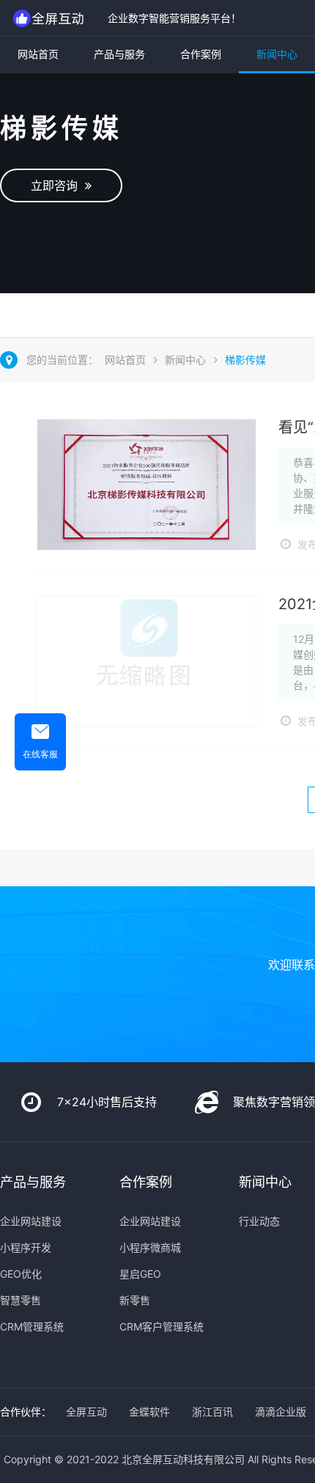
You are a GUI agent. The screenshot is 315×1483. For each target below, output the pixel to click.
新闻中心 (276, 54)
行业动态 (259, 1221)
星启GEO (140, 1273)
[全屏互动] (50, 18)
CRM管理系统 (32, 1326)
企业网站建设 (31, 1221)
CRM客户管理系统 (161, 1326)
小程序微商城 (150, 1247)
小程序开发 (25, 1247)
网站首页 (38, 54)
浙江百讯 (212, 1411)
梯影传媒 (245, 359)
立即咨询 (58, 185)
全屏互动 (86, 1411)
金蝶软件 (149, 1411)
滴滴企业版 (280, 1411)
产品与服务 (119, 54)
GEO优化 (21, 1273)
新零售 (134, 1300)
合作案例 (200, 54)
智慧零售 (20, 1300)
